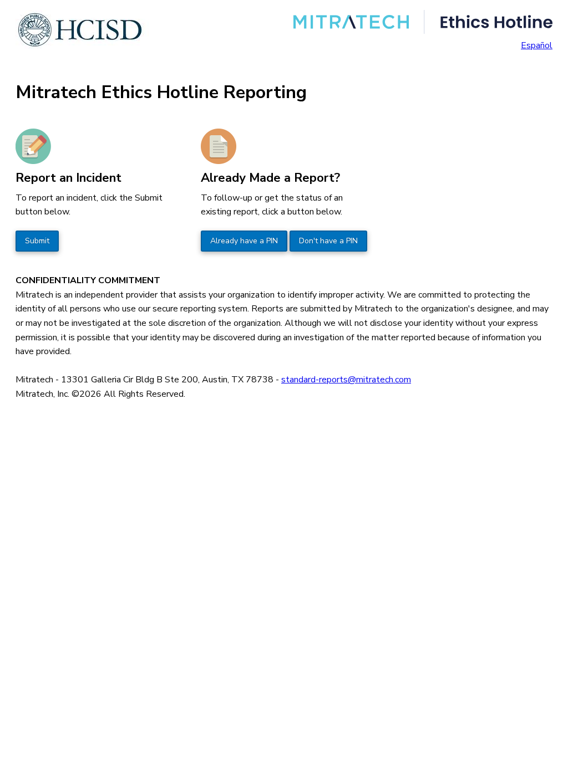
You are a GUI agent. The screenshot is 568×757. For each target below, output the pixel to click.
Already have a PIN (244, 241)
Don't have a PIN (328, 241)
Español (536, 45)
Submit (37, 241)
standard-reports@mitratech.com (346, 380)
